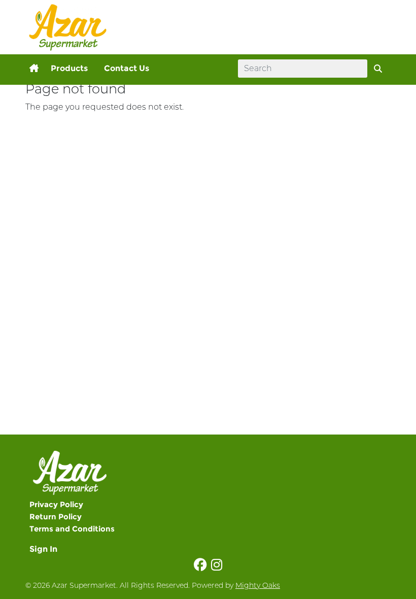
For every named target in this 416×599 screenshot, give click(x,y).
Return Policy (55, 516)
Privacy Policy (56, 504)
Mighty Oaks (257, 585)
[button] (34, 68)
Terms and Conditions (72, 529)
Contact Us (126, 68)
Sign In (43, 549)
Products (69, 68)
